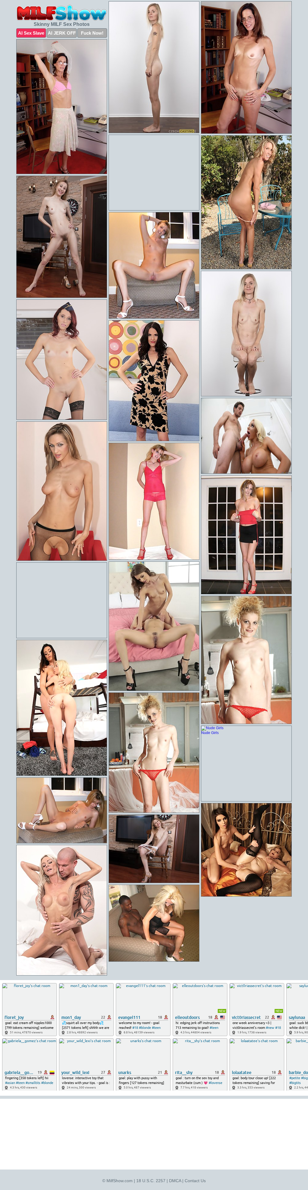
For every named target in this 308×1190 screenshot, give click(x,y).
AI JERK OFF (62, 33)
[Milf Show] (61, 13)
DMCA (175, 1180)
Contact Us (195, 1180)
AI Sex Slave (31, 33)
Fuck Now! (92, 33)
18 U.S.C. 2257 (150, 1180)
